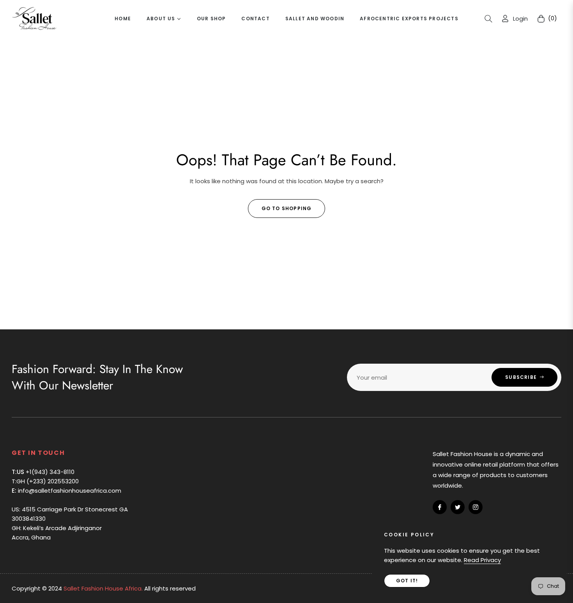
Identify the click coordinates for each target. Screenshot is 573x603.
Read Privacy (482, 560)
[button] (488, 18)
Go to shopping (287, 208)
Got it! (407, 580)
